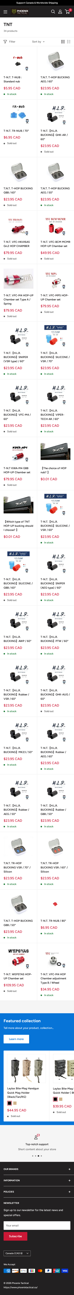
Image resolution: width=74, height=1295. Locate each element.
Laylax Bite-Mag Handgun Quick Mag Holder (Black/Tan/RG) (23, 1092)
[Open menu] (5, 11)
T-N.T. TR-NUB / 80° (53, 920)
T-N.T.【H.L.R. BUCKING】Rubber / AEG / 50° (16, 810)
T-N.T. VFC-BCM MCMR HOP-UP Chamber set (55, 244)
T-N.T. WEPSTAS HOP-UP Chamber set (18, 976)
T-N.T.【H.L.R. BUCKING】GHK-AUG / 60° (55, 694)
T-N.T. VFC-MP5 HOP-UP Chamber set (54, 297)
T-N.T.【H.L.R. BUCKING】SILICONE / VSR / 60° (55, 526)
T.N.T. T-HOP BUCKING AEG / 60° (55, 79)
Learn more (16, 1039)
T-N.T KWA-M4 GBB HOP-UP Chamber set (17, 470)
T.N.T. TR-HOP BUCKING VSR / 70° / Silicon (17, 867)
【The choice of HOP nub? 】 (53, 470)
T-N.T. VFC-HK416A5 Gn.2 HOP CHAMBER (17, 244)
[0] (67, 12)
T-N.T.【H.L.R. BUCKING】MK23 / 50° (18, 750)
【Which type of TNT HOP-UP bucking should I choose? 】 (18, 526)
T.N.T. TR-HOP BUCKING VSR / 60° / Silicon (54, 867)
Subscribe (15, 1236)
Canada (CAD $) (14, 1253)
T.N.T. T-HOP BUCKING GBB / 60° (18, 190)
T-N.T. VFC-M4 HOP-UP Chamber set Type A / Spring (18, 299)
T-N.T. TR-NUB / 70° (16, 130)
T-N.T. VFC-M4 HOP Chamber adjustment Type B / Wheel (53, 978)
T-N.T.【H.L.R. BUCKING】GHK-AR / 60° (54, 135)
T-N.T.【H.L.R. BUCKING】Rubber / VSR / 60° (16, 694)
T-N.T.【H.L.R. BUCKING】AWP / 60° (17, 639)
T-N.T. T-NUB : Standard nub (13, 79)
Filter (12, 41)
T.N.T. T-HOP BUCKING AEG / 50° (55, 190)
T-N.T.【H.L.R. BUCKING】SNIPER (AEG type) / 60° (53, 583)
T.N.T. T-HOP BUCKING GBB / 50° (18, 923)
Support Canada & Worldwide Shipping (37, 2)
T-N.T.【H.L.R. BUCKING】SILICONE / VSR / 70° (55, 357)
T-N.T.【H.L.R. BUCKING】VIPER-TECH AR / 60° (52, 415)
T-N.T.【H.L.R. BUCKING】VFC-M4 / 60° (17, 415)
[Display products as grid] (62, 41)
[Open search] (53, 12)
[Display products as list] (68, 41)
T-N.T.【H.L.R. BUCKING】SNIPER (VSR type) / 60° (16, 357)
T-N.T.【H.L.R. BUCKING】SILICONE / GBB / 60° (18, 583)
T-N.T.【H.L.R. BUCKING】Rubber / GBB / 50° (53, 810)
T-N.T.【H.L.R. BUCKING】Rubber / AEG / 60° (53, 752)
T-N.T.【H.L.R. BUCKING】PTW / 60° (54, 639)
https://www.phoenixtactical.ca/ (21, 1287)
